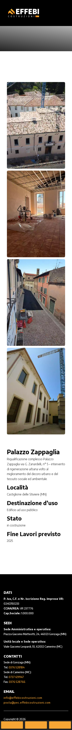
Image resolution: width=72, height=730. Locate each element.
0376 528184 (17, 667)
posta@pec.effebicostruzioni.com (27, 702)
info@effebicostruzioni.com (23, 697)
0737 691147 (16, 677)
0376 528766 (17, 681)
